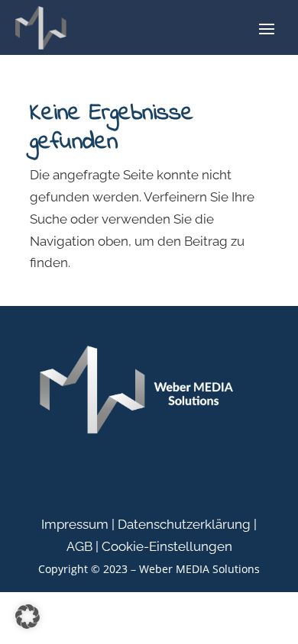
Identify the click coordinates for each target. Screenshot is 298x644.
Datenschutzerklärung (184, 524)
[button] (27, 616)
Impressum (75, 524)
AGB (79, 546)
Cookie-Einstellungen (167, 546)
